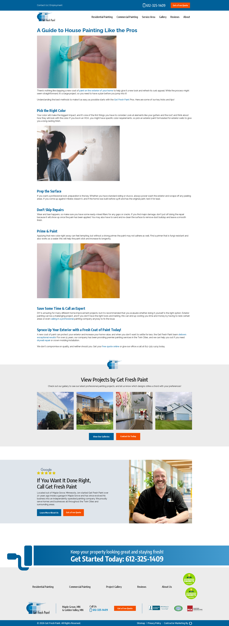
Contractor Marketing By (176, 623)
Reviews (174, 16)
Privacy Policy (154, 623)
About (186, 16)
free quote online (110, 346)
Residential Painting (102, 16)
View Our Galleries (101, 436)
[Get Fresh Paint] (46, 20)
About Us (167, 586)
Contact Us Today (128, 436)
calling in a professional (62, 319)
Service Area (148, 16)
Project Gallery (114, 586)
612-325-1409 (155, 5)
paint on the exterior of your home (96, 90)
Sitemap (141, 623)
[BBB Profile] (155, 608)
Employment (56, 5)
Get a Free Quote (180, 5)
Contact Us (42, 5)
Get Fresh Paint (121, 99)
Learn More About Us (49, 512)
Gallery (162, 16)
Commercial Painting (127, 16)
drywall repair (43, 340)
